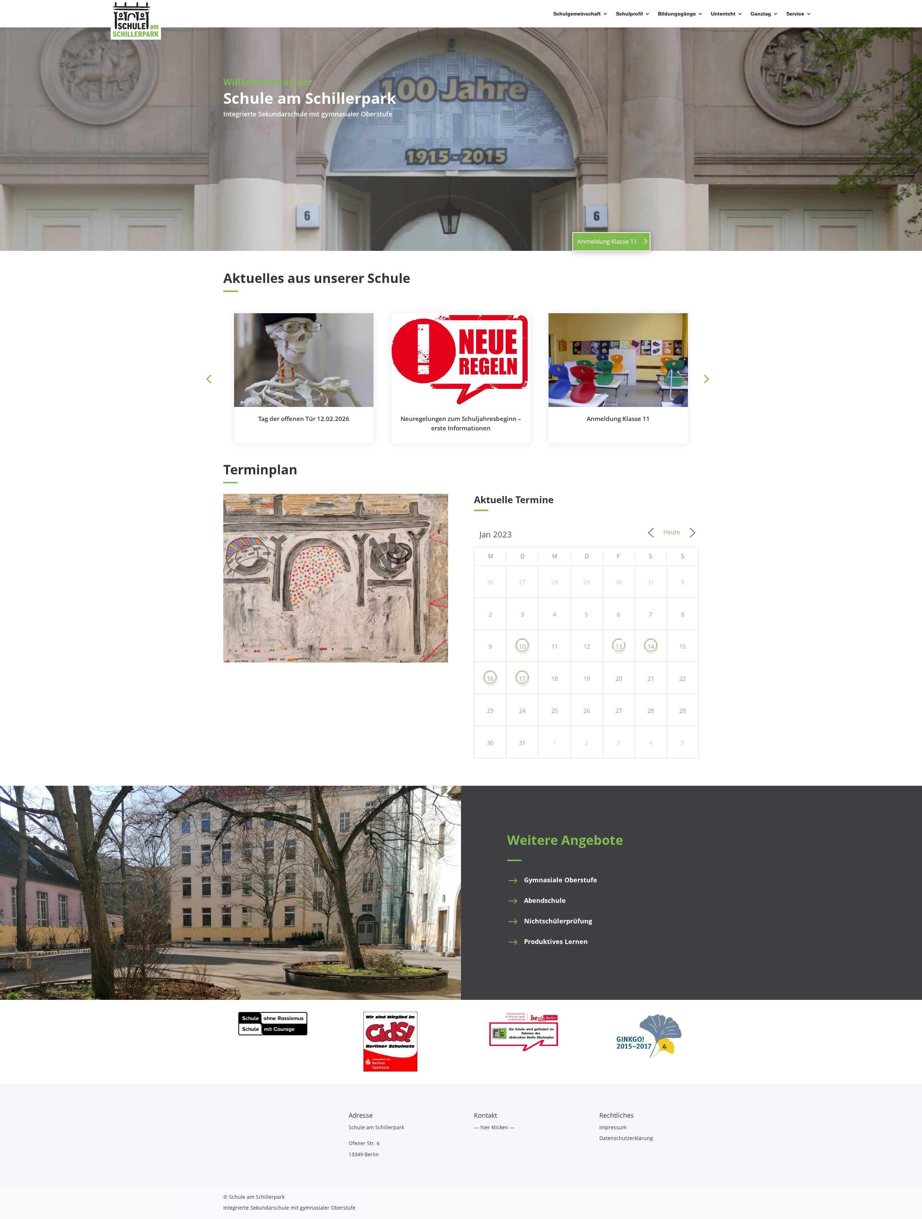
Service (795, 14)
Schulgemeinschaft (577, 14)
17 (522, 679)
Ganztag (761, 14)
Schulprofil (629, 14)
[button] (706, 378)
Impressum (613, 1127)
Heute (671, 532)
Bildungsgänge (677, 14)
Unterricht (723, 14)
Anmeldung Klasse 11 (607, 241)
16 (490, 679)
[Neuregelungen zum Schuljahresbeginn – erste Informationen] (461, 360)
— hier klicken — (494, 1127)
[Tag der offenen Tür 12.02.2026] (303, 360)
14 (651, 647)
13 (619, 647)
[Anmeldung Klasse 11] (618, 360)
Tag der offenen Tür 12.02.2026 (303, 419)
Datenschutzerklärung (626, 1138)
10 (522, 647)
